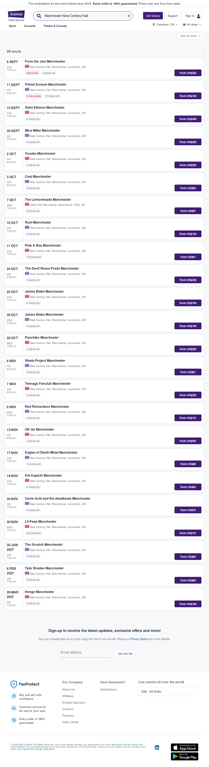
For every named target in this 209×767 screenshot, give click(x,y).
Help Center (70, 722)
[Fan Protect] (25, 684)
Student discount (73, 702)
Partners (68, 715)
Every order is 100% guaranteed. (115, 3)
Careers (67, 709)
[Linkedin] (157, 752)
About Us (68, 689)
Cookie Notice (18, 746)
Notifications (108, 689)
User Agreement (114, 744)
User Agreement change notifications (36, 748)
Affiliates (68, 696)
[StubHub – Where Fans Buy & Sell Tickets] (16, 15)
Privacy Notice (139, 639)
